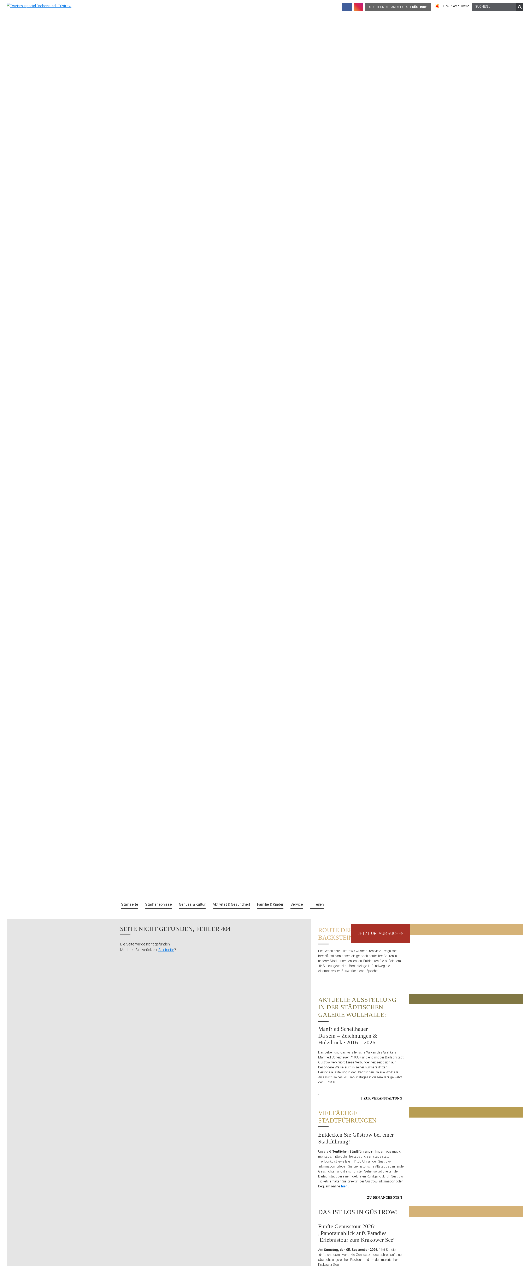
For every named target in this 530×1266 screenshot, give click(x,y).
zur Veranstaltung (383, 1098)
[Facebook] (347, 7)
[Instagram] (358, 7)
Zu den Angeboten (384, 1197)
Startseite (166, 950)
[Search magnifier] (519, 7)
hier (344, 1186)
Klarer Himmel (460, 6)
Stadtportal (397, 7)
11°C (446, 6)
